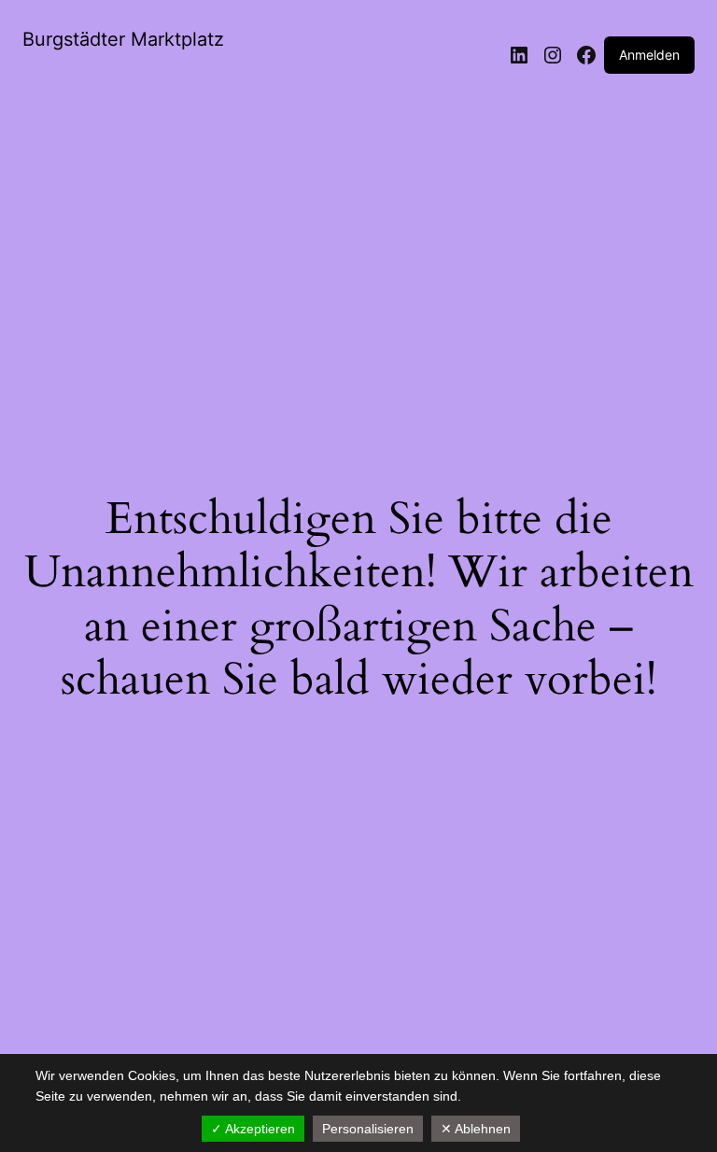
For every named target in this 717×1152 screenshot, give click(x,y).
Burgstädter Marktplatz (123, 39)
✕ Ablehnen (476, 1128)
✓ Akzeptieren (253, 1128)
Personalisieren (368, 1128)
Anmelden (649, 55)
